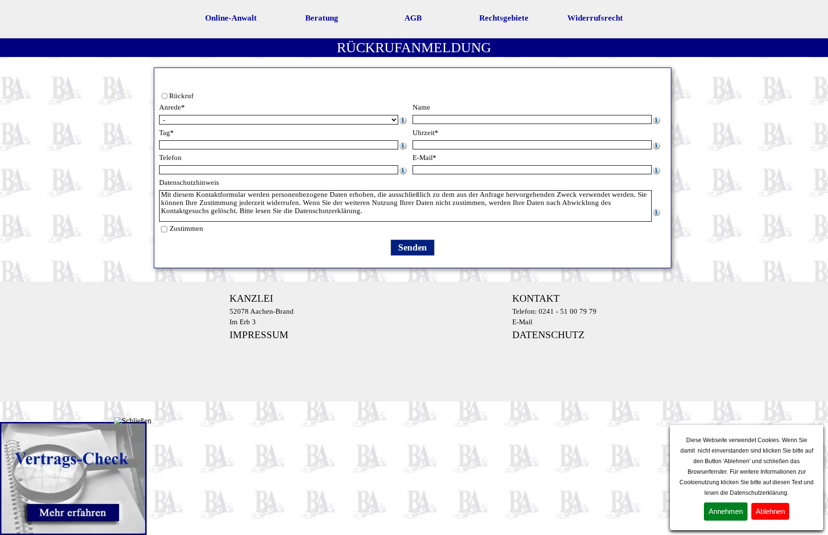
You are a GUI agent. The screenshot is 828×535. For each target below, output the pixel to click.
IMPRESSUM (259, 335)
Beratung (321, 18)
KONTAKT (536, 298)
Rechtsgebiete (504, 18)
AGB (413, 18)
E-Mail (522, 322)
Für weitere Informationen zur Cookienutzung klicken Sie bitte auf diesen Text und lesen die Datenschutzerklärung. (746, 482)
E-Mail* (425, 157)
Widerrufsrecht (595, 18)
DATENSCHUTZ (548, 335)
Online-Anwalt (231, 18)
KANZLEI (251, 298)
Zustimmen (186, 228)
